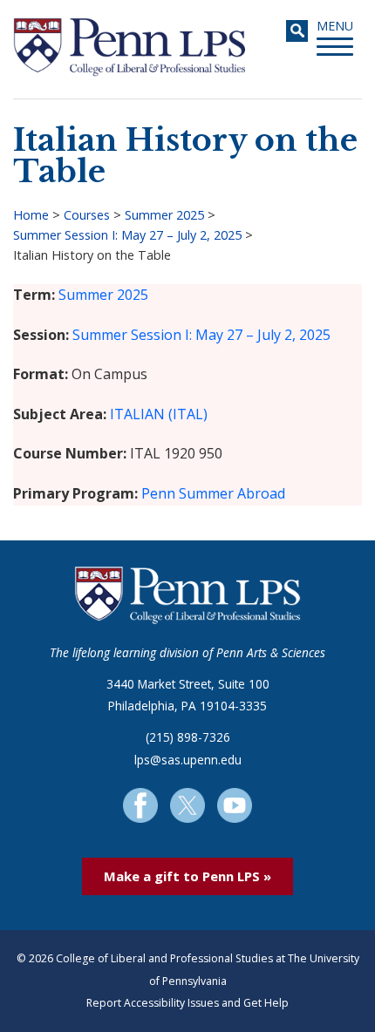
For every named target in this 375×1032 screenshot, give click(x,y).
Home (31, 215)
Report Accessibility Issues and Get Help (187, 1002)
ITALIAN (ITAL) (159, 414)
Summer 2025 (164, 215)
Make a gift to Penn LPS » (187, 876)
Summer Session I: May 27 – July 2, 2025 (127, 235)
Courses (87, 215)
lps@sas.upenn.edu (188, 759)
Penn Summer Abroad (213, 493)
